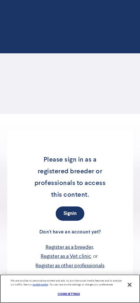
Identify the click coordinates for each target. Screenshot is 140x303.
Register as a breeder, (70, 247)
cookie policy (40, 284)
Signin (70, 213)
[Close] (129, 285)
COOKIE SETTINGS (69, 294)
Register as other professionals (70, 265)
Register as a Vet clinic (66, 256)
